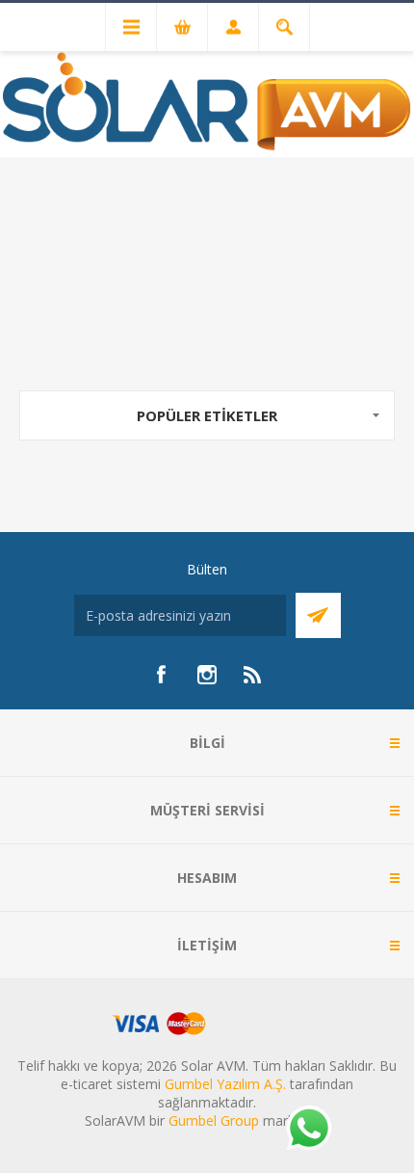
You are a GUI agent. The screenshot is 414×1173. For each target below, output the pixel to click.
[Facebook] (160, 674)
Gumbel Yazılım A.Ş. (225, 1084)
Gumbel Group (213, 1120)
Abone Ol (318, 615)
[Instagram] (207, 674)
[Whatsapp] (308, 1130)
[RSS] (253, 674)
